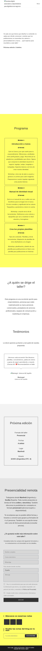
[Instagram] (13, 622)
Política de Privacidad (29, 589)
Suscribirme (30, 636)
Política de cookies (29, 647)
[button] (2, 369)
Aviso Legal (10, 647)
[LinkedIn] (19, 622)
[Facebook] (7, 622)
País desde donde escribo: (12, 566)
